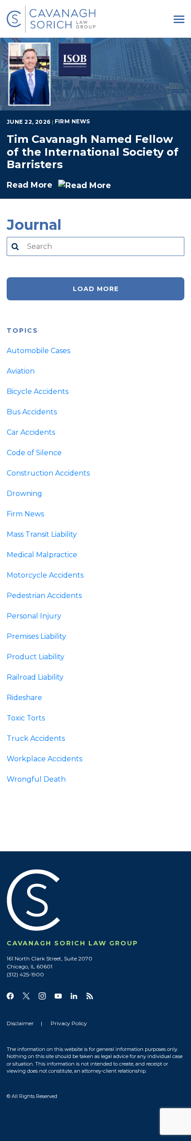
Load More (96, 289)
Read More (31, 185)
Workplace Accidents (44, 759)
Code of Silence (34, 453)
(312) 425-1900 (25, 974)
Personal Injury (34, 616)
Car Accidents (31, 432)
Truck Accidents (36, 738)
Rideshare (24, 697)
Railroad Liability (35, 677)
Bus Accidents (32, 412)
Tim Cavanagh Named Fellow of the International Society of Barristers (93, 152)
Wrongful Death (36, 779)
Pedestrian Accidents (44, 595)
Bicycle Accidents (37, 391)
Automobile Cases (38, 350)
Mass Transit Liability (42, 534)
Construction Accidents (48, 473)
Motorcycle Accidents (45, 575)
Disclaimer (20, 1023)
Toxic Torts (26, 718)
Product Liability (35, 657)
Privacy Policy (69, 1023)
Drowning (24, 493)
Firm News (72, 121)
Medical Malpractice (42, 555)
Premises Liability (36, 636)
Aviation (21, 371)
